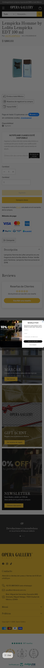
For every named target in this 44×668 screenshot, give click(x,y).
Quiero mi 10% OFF (33, 341)
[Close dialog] (42, 321)
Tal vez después (33, 344)
